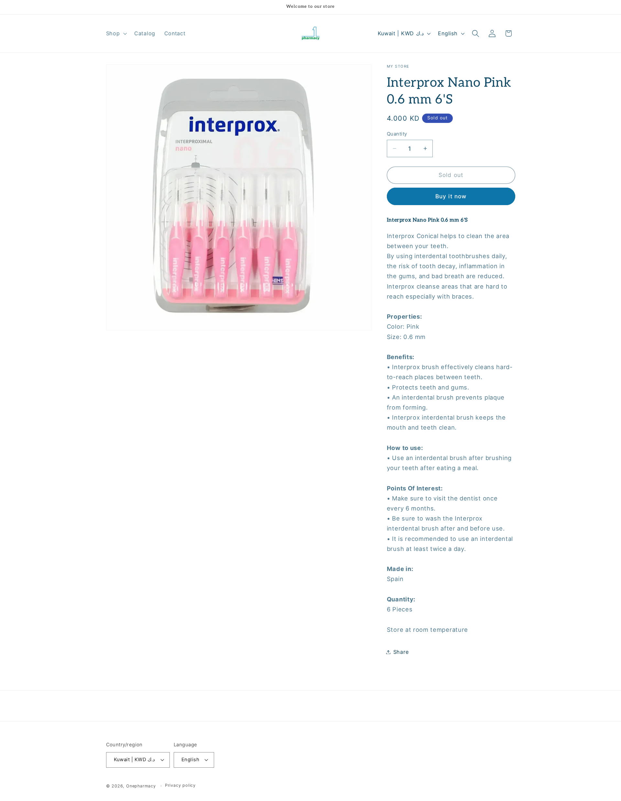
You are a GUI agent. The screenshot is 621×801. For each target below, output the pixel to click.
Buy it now (451, 196)
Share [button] (401, 652)
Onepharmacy (141, 786)
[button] (116, 33)
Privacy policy (180, 785)
